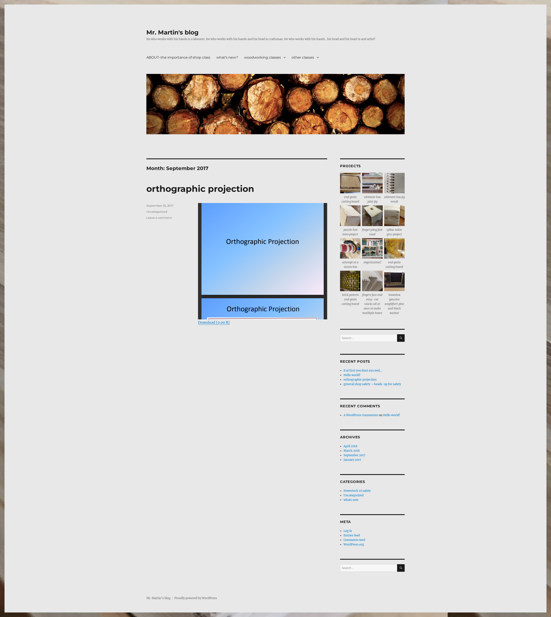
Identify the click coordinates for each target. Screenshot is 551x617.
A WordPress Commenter (361, 415)
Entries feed (352, 535)
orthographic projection (200, 188)
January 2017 (352, 460)
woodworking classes (262, 57)
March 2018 (352, 451)
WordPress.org (354, 544)
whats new (351, 500)
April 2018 (350, 446)
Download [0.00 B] (214, 322)
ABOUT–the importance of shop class (178, 57)
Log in (348, 531)
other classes (303, 57)
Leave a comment (159, 217)
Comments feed (354, 540)
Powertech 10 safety (357, 491)
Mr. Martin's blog (172, 32)
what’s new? (227, 57)
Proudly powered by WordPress (195, 598)
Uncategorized (156, 211)
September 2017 (354, 455)
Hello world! (352, 375)
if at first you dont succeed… (363, 370)
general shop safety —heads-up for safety (372, 384)
